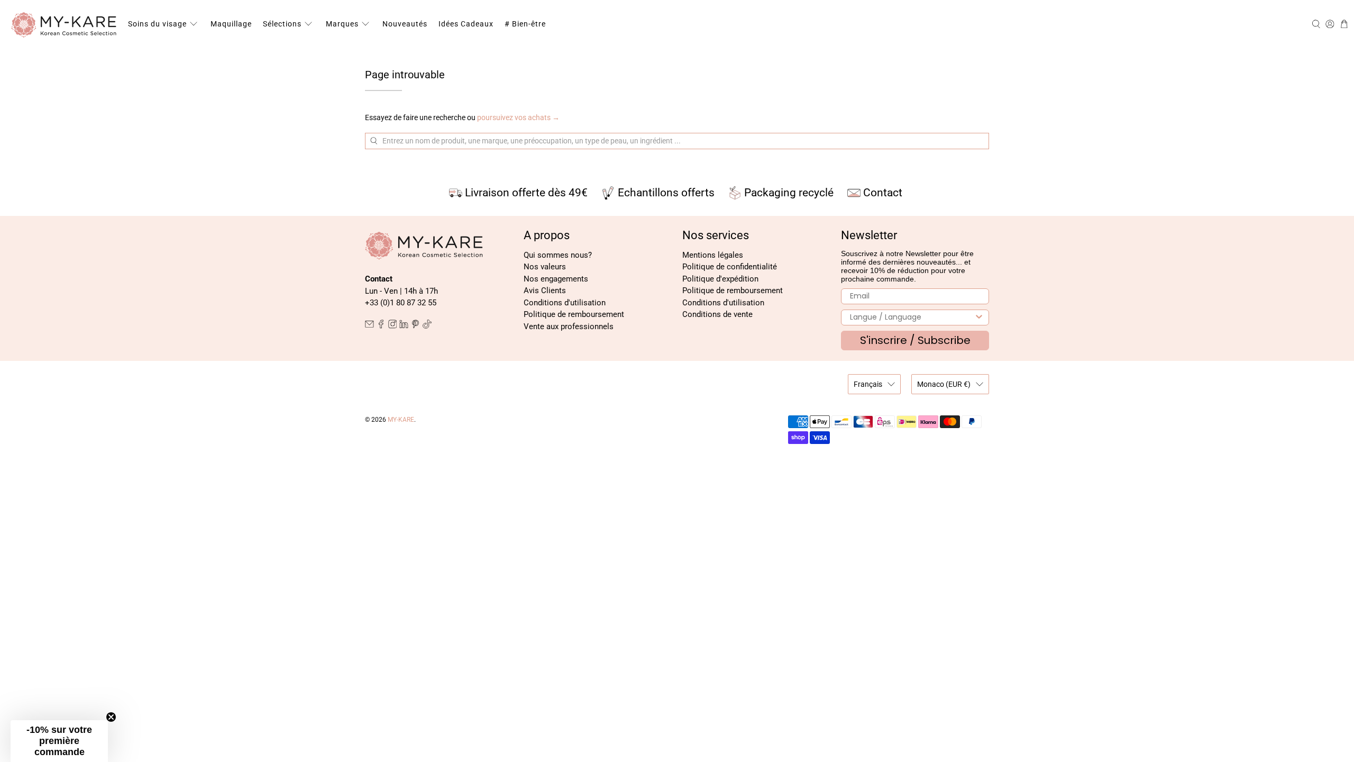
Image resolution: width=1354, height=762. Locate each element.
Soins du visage (157, 24)
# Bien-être (525, 24)
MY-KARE (401, 419)
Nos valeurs (545, 266)
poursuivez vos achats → (518, 117)
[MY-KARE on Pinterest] (415, 326)
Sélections (282, 24)
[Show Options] (979, 317)
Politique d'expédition (720, 279)
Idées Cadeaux (465, 24)
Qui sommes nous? (558, 255)
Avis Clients (545, 290)
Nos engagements (556, 279)
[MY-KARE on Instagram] (392, 326)
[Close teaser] (111, 717)
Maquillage (231, 24)
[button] (59, 741)
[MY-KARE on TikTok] (427, 326)
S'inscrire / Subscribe (915, 340)
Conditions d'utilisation (565, 302)
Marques (342, 24)
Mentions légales (712, 255)
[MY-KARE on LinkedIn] (403, 326)
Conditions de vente (717, 314)
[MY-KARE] (64, 23)
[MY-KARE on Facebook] (381, 326)
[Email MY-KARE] (369, 326)
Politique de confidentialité (729, 266)
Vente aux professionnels (569, 326)
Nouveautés (404, 24)
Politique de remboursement (574, 314)
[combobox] (912, 317)
